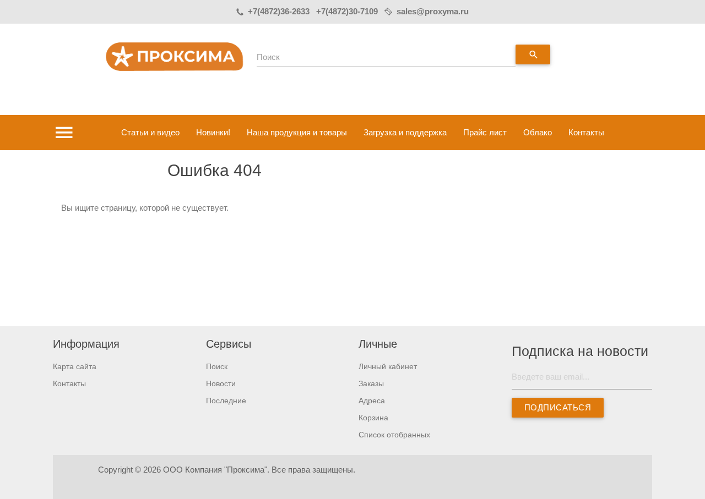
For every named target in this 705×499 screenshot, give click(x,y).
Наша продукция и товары (297, 132)
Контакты (586, 132)
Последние (226, 400)
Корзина (373, 417)
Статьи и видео (150, 132)
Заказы (371, 383)
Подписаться (557, 407)
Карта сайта (74, 366)
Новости (221, 383)
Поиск (268, 57)
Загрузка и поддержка (405, 132)
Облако (537, 132)
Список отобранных (394, 434)
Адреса (372, 400)
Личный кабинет (388, 366)
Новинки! (213, 132)
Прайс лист (485, 132)
